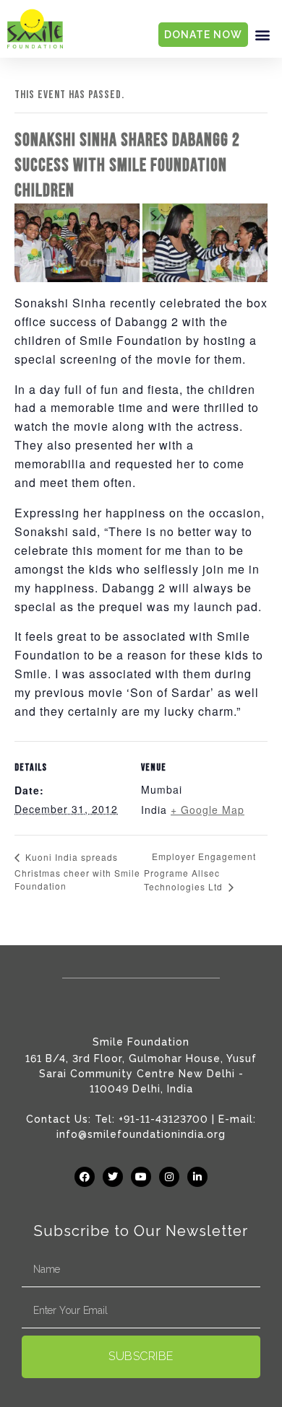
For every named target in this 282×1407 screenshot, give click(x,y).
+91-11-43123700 (163, 1119)
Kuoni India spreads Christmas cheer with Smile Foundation (77, 871)
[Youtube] (141, 1177)
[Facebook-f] (84, 1177)
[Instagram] (169, 1177)
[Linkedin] (197, 1177)
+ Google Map (207, 809)
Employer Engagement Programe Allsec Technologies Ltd (200, 871)
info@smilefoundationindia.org (141, 1134)
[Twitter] (113, 1177)
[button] (262, 35)
